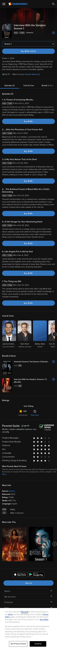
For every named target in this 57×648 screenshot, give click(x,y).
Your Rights (44, 620)
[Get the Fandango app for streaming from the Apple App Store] (20, 575)
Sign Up (28, 583)
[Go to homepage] (18, 4)
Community (22, 415)
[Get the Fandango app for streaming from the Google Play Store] (36, 575)
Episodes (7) (10, 85)
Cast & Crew (28, 85)
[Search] (53, 4)
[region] (28, 628)
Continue (38, 644)
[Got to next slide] (54, 334)
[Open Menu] (4, 4)
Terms (10, 614)
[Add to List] (53, 32)
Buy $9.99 (33, 51)
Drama (12, 491)
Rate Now (35, 415)
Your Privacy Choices (18, 644)
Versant (24, 612)
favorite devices (31, 74)
